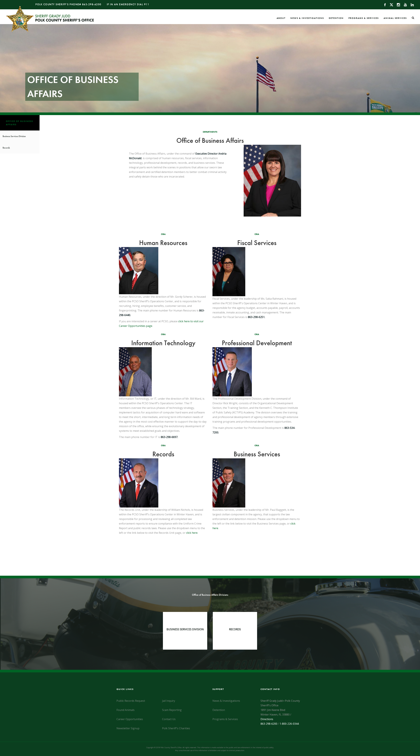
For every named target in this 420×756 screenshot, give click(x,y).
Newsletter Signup (127, 728)
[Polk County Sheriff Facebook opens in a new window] (383, 4)
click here (192, 533)
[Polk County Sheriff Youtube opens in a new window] (404, 4)
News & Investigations (307, 18)
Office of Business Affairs (19, 123)
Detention (336, 18)
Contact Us (169, 719)
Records (6, 147)
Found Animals (125, 710)
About (281, 18)
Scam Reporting (172, 710)
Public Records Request (130, 701)
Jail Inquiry (168, 701)
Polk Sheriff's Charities (176, 728)
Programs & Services (363, 18)
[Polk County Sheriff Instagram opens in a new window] (397, 4)
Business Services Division (14, 136)
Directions (267, 719)
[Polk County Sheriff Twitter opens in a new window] (390, 4)
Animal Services (395, 18)
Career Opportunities (129, 719)
